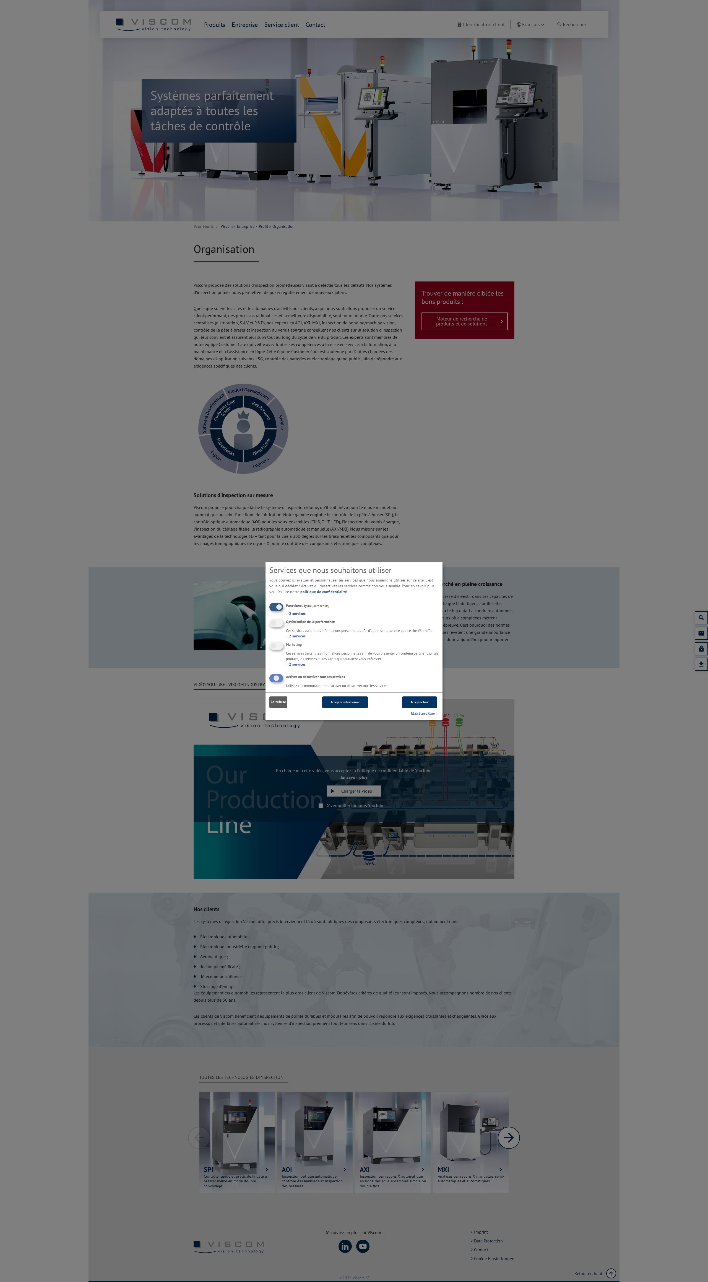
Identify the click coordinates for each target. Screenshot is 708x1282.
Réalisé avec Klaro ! (423, 713)
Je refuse (278, 702)
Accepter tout (419, 702)
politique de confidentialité (323, 591)
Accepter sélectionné (345, 702)
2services (296, 613)
